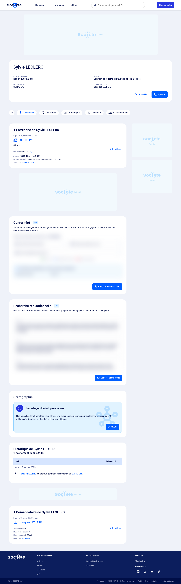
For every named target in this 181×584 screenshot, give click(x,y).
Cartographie (74, 112)
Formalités (58, 5)
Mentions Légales (167, 581)
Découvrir (112, 426)
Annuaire (41, 570)
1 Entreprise (28, 112)
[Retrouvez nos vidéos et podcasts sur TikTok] (159, 571)
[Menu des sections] (11, 112)
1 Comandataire (120, 112)
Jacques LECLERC (102, 87)
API (38, 574)
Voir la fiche (115, 149)
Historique (96, 112)
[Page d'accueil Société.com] (14, 5)
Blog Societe (140, 561)
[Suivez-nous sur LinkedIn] (138, 571)
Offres (74, 5)
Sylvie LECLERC (28, 473)
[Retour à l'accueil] (16, 557)
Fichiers (40, 565)
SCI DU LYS (18, 87)
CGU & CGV (112, 581)
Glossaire (90, 565)
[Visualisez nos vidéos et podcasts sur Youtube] (152, 571)
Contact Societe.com (94, 561)
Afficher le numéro (28, 162)
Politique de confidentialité (147, 581)
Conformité (51, 112)
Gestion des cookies (127, 581)
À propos (100, 581)
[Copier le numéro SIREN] (31, 152)
